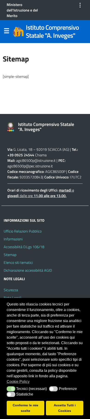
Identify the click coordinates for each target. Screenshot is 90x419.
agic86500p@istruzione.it (36, 160)
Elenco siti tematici (18, 262)
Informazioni (13, 239)
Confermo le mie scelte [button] (25, 408)
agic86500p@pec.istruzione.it (30, 166)
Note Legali (12, 297)
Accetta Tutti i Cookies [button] (65, 408)
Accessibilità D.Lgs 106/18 (24, 247)
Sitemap (10, 254)
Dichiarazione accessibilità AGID (28, 270)
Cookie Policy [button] (18, 382)
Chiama (41, 155)
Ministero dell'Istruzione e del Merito (22, 10)
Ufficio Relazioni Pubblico (23, 231)
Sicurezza (11, 290)
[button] (11, 388)
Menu (6, 32)
